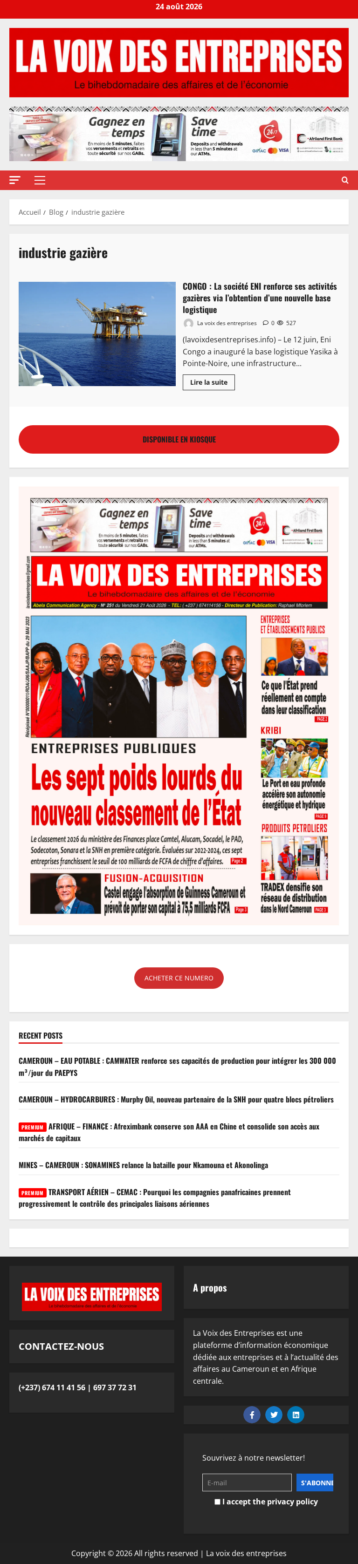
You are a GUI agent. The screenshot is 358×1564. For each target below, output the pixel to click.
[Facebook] (252, 1414)
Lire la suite (212, 380)
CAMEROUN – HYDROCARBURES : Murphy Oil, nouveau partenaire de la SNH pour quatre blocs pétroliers (176, 1099)
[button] (15, 180)
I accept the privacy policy (269, 1501)
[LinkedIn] (295, 1414)
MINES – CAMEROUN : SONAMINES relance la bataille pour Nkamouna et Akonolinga (143, 1164)
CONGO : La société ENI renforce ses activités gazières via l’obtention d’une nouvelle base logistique (97, 334)
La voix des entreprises (226, 323)
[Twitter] (273, 1414)
